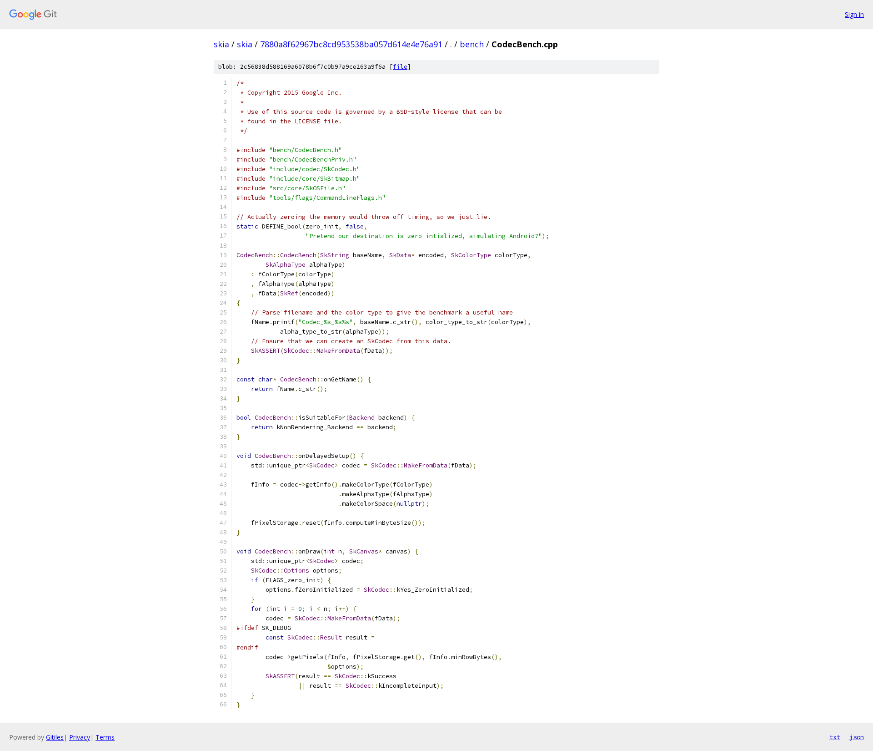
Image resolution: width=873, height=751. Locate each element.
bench (472, 44)
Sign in (854, 14)
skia (221, 44)
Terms (105, 737)
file (400, 67)
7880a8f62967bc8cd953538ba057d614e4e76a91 (351, 44)
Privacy (79, 737)
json (856, 737)
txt (834, 737)
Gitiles (55, 737)
